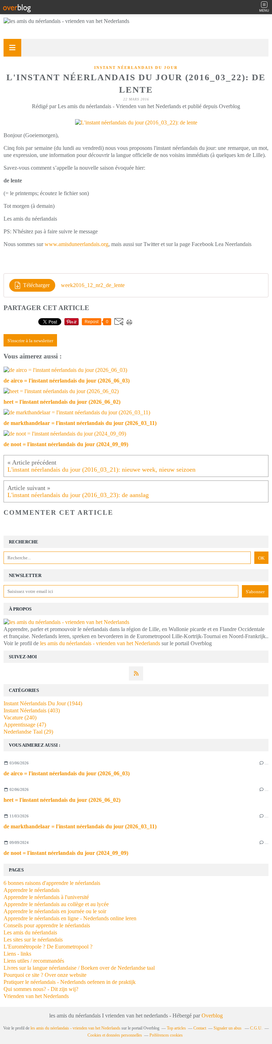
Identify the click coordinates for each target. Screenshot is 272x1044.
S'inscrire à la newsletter (30, 340)
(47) (25, 725)
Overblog (212, 1016)
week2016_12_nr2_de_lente (93, 285)
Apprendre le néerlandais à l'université (46, 897)
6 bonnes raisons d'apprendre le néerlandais (52, 883)
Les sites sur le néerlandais (33, 940)
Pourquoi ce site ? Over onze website (45, 975)
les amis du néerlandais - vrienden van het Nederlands (100, 643)
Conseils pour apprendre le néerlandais (47, 925)
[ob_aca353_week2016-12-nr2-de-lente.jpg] (136, 122)
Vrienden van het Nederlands (36, 996)
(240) (20, 718)
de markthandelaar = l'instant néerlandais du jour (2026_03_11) (80, 826)
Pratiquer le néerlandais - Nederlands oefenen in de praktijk (70, 982)
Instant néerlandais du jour (136, 67)
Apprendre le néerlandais (32, 890)
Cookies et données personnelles (114, 1035)
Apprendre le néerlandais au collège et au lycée (56, 904)
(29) (28, 732)
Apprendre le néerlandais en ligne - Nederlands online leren (70, 918)
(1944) (43, 703)
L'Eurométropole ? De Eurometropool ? (48, 947)
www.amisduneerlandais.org (76, 244)
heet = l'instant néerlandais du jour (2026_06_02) (62, 800)
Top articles (176, 1028)
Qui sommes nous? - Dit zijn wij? (41, 989)
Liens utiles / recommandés (34, 961)
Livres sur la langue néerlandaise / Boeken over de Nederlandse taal (79, 968)
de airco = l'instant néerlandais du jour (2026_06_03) (67, 773)
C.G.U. (256, 1028)
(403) (32, 710)
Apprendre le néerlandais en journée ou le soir (55, 911)
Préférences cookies (166, 1035)
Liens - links (17, 954)
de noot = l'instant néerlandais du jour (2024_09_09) (66, 853)
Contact (199, 1028)
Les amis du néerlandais (30, 932)
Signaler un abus (228, 1028)
